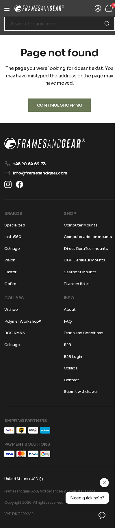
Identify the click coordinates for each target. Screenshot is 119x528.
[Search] (103, 23)
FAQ (66, 321)
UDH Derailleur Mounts (82, 260)
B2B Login (71, 356)
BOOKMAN (14, 332)
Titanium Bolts (75, 283)
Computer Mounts (78, 225)
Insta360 (12, 236)
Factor (10, 271)
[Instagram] (8, 184)
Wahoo (11, 309)
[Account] (93, 8)
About (67, 309)
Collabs (69, 368)
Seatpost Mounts (78, 271)
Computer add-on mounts (86, 236)
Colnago (12, 248)
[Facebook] (19, 184)
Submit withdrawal (79, 391)
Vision (9, 260)
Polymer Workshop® (23, 321)
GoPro (10, 283)
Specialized (14, 225)
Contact (69, 380)
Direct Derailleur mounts (84, 248)
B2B (65, 344)
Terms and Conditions (81, 332)
